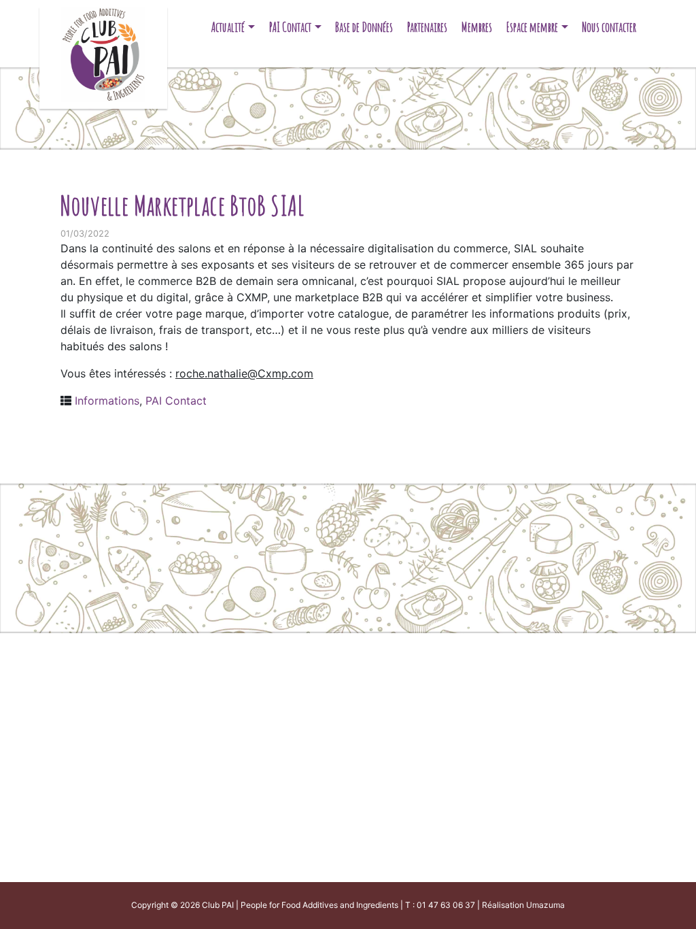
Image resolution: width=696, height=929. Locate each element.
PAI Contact (290, 26)
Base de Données (364, 26)
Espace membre (532, 26)
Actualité (228, 26)
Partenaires (427, 26)
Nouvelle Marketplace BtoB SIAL (182, 205)
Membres (477, 26)
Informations (107, 400)
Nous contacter (609, 26)
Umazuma (545, 905)
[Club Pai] (103, 52)
